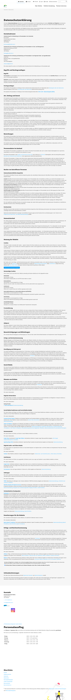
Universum (43, 154)
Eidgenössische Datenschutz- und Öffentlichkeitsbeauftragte (16, 214)
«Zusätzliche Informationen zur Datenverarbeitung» (51, 426)
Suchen (66, 1)
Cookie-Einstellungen (8, 681)
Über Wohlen (38, 6)
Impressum (6, 676)
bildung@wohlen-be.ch (8, 53)
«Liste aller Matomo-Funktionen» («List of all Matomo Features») (47, 559)
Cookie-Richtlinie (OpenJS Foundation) (17, 523)
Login (42, 1)
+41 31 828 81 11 (8, 600)
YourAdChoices (52, 263)
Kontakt (46, 1)
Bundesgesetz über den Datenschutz (56, 88)
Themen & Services (61, 6)
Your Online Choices (14, 265)
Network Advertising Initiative (41, 263)
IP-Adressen (39, 384)
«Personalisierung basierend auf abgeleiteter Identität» (33, 428)
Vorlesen (36, 1)
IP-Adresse (32, 355)
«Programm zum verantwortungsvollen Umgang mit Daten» (25, 487)
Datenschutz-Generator (28, 575)
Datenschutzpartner (39, 575)
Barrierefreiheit (54, 1)
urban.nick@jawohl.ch (8, 63)
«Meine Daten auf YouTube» (56, 453)
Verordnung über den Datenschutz (24, 89)
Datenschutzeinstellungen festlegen (11, 267)
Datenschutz (6, 678)
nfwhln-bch (9, 602)
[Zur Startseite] (5, 6)
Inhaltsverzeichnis (7, 674)
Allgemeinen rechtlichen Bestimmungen (57, 688)
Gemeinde (21, 1)
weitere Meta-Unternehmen (33, 420)
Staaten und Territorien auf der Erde (25, 154)
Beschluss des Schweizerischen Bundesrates (13, 156)
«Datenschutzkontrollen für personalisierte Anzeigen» (55, 428)
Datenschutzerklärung (18, 405)
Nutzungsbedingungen (8, 679)
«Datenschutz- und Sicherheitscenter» (42, 453)
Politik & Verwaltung (49, 6)
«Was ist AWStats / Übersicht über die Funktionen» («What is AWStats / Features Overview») (40, 555)
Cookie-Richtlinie (41, 487)
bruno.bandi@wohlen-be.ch (9, 44)
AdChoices (14, 263)
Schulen (29, 1)
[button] (13, 610)
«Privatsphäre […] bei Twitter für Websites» (12, 428)
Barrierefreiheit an (7, 685)
